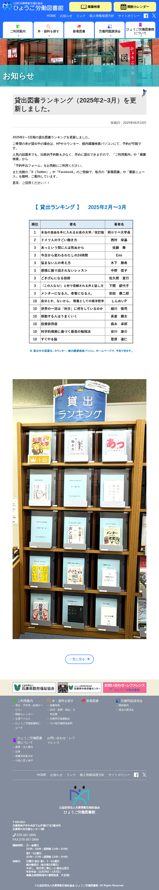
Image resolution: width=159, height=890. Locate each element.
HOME (51, 15)
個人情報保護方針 (101, 15)
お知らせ (66, 15)
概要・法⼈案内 (24, 746)
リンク (81, 15)
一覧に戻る (77, 659)
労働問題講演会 (110, 31)
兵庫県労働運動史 (60, 718)
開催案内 (124, 705)
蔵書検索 (94, 6)
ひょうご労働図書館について (140, 31)
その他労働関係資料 (61, 723)
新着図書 (79, 31)
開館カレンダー (138, 6)
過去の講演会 (126, 709)
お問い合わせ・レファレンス (61, 740)
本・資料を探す (48, 31)
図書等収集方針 (24, 756)
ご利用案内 (18, 31)
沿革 (17, 751)
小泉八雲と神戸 (24, 760)
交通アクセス (22, 718)
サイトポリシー (129, 15)
